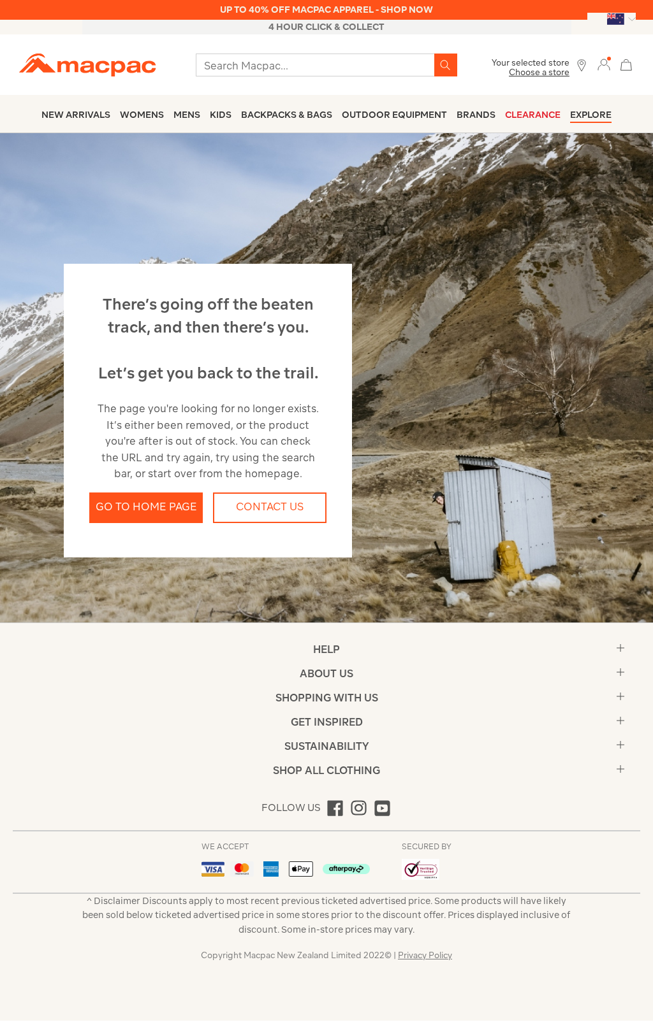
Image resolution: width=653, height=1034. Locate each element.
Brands (476, 115)
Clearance (533, 115)
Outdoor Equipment (394, 115)
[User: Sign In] (604, 64)
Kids (220, 115)
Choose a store (539, 72)
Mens (186, 115)
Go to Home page (146, 506)
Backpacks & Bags (286, 115)
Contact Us (270, 506)
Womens (142, 115)
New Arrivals (75, 115)
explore (591, 115)
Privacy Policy (425, 955)
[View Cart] (626, 63)
